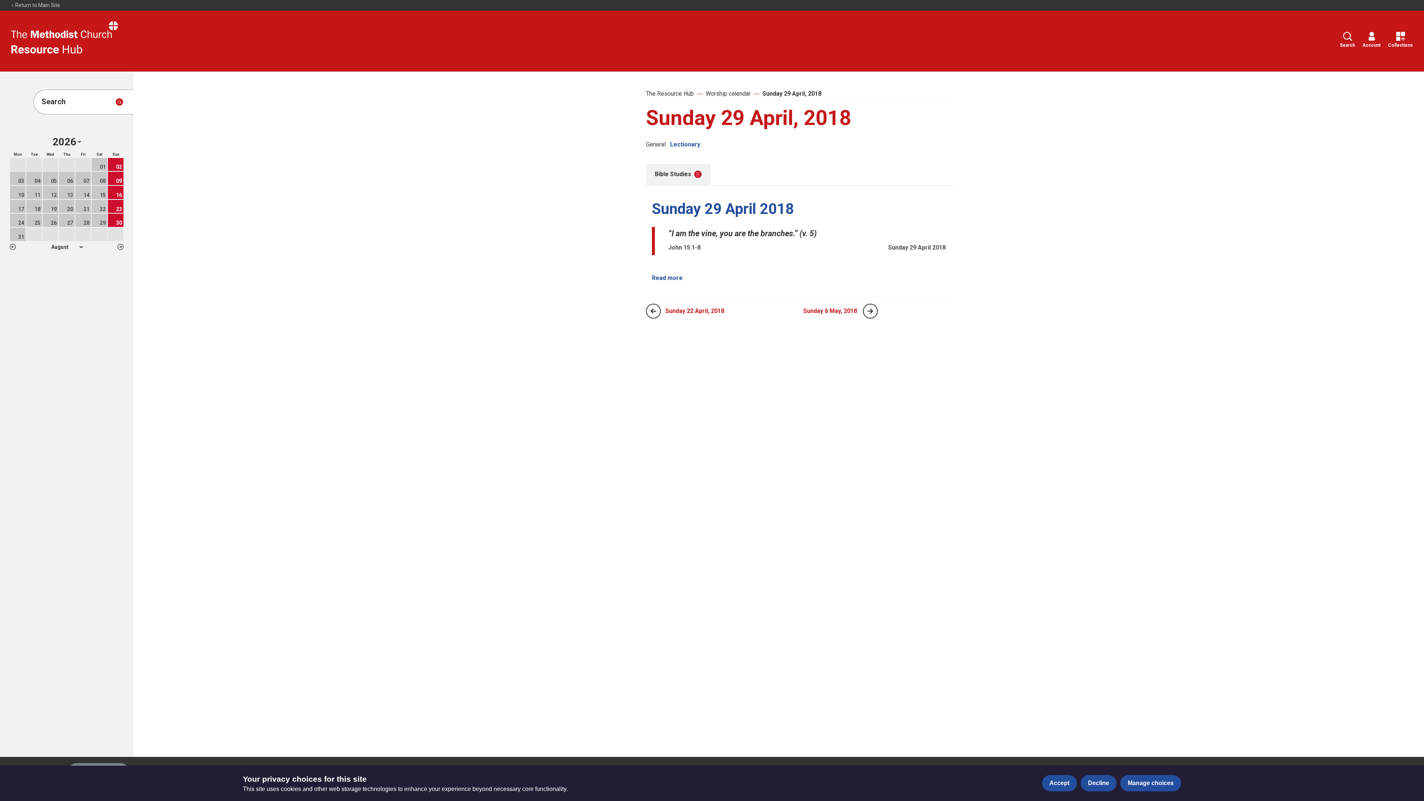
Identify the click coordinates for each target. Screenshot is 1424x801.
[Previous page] (653, 311)
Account (1371, 45)
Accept (1059, 783)
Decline (1098, 783)
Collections (1400, 45)
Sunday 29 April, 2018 (791, 93)
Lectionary (685, 144)
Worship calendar (728, 93)
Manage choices (1151, 783)
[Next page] (870, 311)
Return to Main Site (37, 5)
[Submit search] (119, 102)
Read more (667, 277)
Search (1347, 45)
